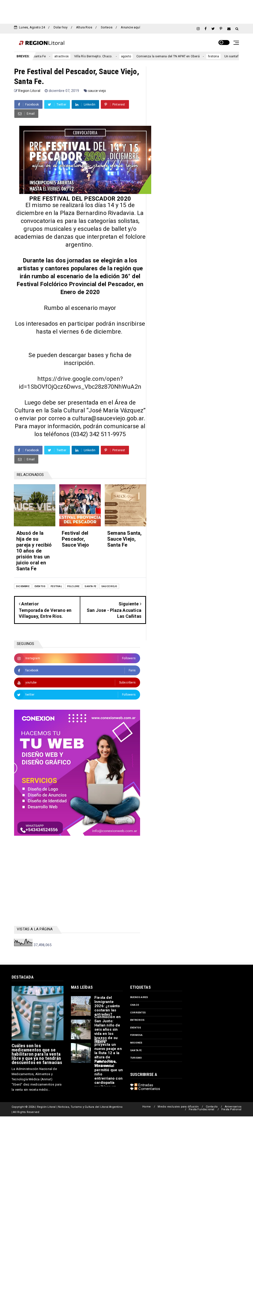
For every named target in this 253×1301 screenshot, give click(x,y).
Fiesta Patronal (231, 1109)
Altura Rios (84, 27)
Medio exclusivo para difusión (178, 1106)
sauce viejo (97, 91)
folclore (73, 586)
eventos (40, 586)
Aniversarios (233, 1106)
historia (186, 56)
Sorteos (106, 27)
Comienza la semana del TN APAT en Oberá (140, 56)
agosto (99, 56)
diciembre (22, 586)
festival (56, 586)
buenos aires (139, 997)
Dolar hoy (61, 27)
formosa (136, 1035)
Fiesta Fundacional (201, 1109)
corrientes (138, 1012)
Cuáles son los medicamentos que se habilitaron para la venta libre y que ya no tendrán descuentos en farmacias (37, 1054)
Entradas (145, 1085)
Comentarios (148, 1089)
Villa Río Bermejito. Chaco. (66, 56)
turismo (136, 1057)
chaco (134, 1004)
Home (146, 1106)
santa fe (90, 586)
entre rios (137, 1020)
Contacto (212, 1106)
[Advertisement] (126, 11)
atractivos (34, 56)
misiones (136, 1042)
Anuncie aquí (130, 27)
